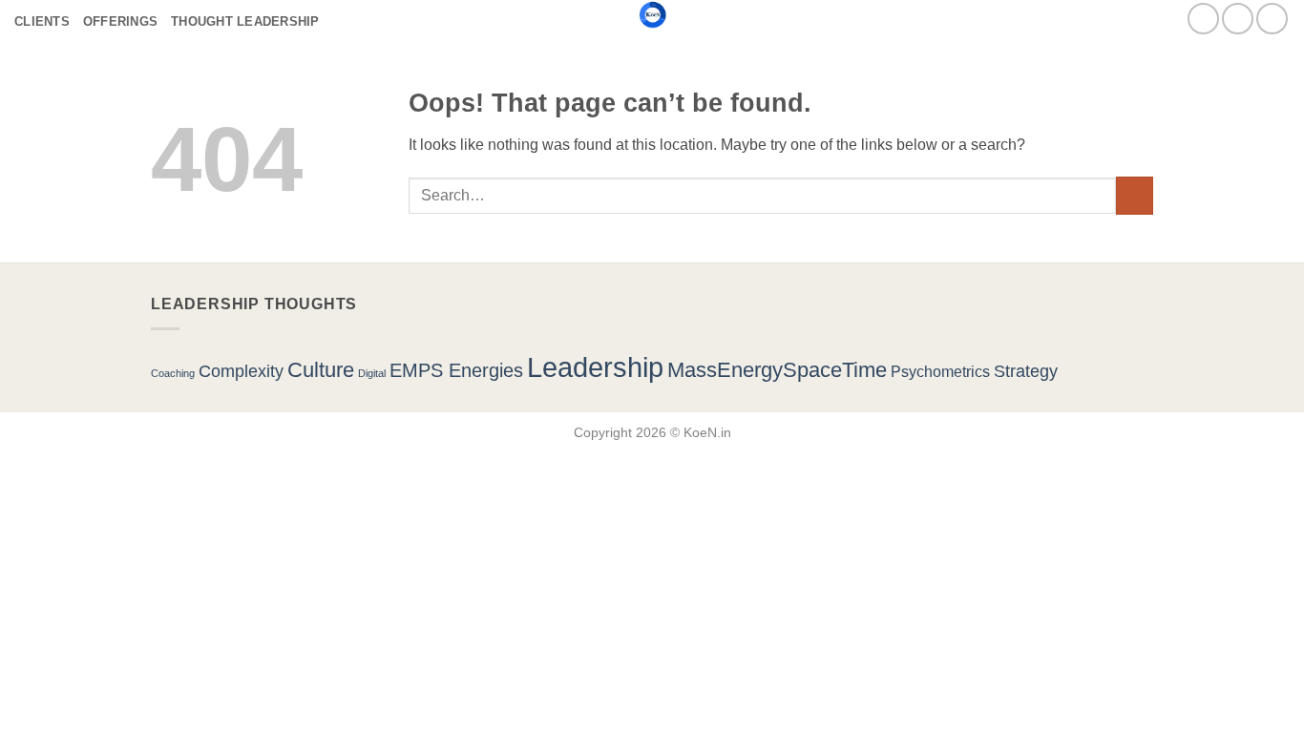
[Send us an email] (1203, 18)
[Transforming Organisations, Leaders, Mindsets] (652, 14)
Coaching (173, 373)
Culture (320, 370)
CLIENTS (42, 21)
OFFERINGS (120, 21)
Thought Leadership (245, 21)
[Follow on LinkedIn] (1272, 18)
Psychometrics (940, 371)
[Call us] (1237, 18)
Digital (372, 373)
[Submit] (1134, 195)
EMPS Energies (456, 370)
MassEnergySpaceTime (777, 370)
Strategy (1026, 371)
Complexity (241, 371)
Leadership (595, 367)
